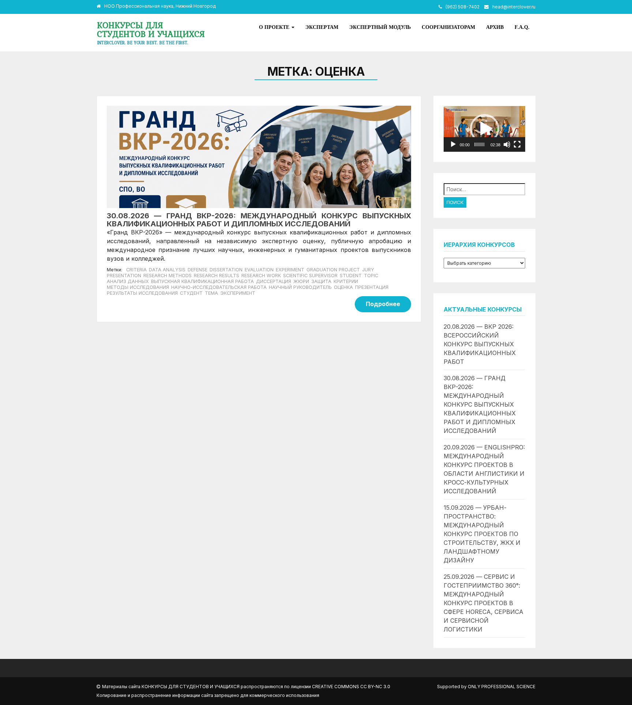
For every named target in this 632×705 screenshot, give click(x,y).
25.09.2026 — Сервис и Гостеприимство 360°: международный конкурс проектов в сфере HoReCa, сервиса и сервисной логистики (483, 603)
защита (321, 281)
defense (197, 269)
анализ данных (128, 281)
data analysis (167, 269)
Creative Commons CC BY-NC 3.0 (351, 686)
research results (216, 275)
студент (191, 293)
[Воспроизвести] (453, 144)
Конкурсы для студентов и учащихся (151, 29)
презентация (371, 287)
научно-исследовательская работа (219, 287)
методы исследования (138, 287)
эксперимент (237, 293)
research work (261, 275)
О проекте (275, 27)
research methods (167, 275)
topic (371, 275)
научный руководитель (300, 287)
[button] (484, 128)
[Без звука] (507, 144)
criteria (136, 269)
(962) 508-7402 (462, 7)
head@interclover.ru (513, 7)
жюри (301, 281)
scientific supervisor (310, 275)
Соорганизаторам (448, 27)
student (351, 275)
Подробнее (383, 304)
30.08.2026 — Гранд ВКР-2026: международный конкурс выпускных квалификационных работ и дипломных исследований (480, 404)
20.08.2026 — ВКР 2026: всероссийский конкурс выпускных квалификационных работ (480, 344)
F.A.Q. (522, 27)
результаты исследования (142, 293)
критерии (346, 281)
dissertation (226, 269)
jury (368, 269)
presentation (124, 275)
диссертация (273, 281)
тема (211, 293)
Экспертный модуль (380, 27)
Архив (495, 27)
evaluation (259, 269)
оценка (343, 287)
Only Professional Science (501, 686)
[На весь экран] (517, 144)
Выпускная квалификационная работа (202, 281)
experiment (290, 269)
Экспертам (321, 27)
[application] (484, 129)
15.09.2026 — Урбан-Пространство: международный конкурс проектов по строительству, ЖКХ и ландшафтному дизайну (482, 534)
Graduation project (333, 269)
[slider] (479, 144)
